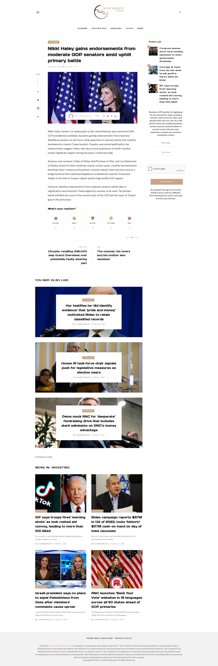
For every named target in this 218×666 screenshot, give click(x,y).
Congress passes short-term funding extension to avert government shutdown (171, 55)
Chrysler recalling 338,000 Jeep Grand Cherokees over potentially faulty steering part (67, 257)
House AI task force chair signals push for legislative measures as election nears (88, 367)
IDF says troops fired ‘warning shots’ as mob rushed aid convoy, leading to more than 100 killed (60, 524)
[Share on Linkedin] (38, 117)
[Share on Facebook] (38, 92)
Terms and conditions (99, 638)
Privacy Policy (123, 638)
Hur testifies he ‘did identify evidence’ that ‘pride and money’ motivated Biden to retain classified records (89, 312)
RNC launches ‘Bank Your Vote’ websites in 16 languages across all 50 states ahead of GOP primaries (116, 600)
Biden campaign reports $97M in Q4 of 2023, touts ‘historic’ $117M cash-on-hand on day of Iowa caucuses (116, 524)
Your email (165, 152)
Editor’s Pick (99, 28)
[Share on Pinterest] (38, 108)
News (140, 28)
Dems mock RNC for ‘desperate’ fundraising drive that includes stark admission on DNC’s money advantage (88, 423)
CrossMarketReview (84, 116)
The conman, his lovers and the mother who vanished (113, 255)
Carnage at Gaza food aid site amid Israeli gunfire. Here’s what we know (170, 73)
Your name (165, 143)
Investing (116, 28)
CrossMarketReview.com (61, 645)
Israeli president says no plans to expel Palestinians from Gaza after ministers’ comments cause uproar (60, 600)
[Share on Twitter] (38, 100)
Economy (82, 28)
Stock (129, 28)
